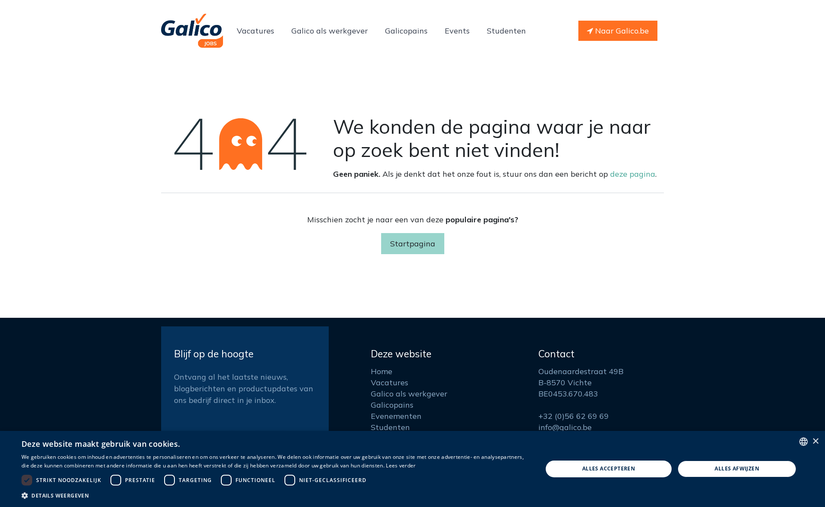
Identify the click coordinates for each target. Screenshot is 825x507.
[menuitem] (255, 31)
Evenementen (396, 416)
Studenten (390, 427)
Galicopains (392, 405)
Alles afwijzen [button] (737, 468)
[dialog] (412, 469)
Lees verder (401, 465)
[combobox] (803, 441)
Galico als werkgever (409, 394)
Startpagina (412, 244)
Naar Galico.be (621, 31)
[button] (274, 495)
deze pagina (632, 174)
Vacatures (389, 382)
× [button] (815, 441)
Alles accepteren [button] (608, 468)
